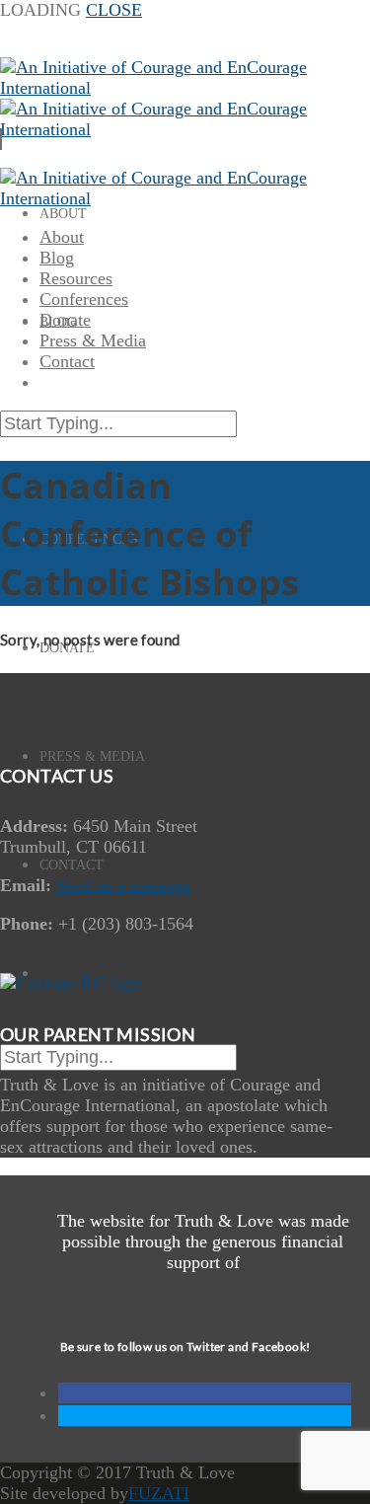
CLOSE (114, 10)
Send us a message (123, 885)
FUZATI (158, 1493)
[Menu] (1, 139)
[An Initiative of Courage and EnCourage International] (166, 198)
